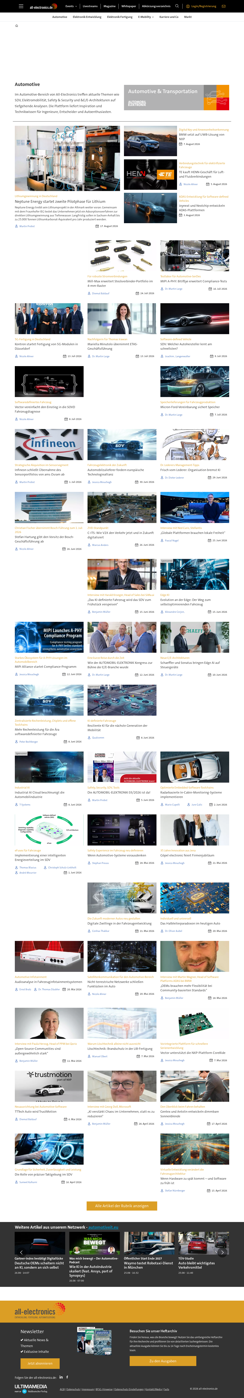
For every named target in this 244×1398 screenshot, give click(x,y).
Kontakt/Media (153, 1389)
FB (68, 1377)
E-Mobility (144, 17)
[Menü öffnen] (21, 6)
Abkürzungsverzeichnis (156, 6)
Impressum (88, 1389)
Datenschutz (73, 1389)
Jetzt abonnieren (40, 1363)
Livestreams (90, 6)
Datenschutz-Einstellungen (129, 1389)
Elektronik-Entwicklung (87, 17)
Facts (166, 1389)
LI (62, 1377)
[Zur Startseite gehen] (44, 6)
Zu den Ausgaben (163, 1361)
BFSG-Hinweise (104, 1389)
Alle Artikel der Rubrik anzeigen (122, 1205)
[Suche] (177, 6)
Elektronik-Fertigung (120, 17)
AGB (62, 1389)
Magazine (110, 6)
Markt (188, 17)
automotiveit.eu (103, 1227)
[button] (22, 1252)
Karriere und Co (169, 17)
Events (70, 6)
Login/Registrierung (203, 6)
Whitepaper (128, 6)
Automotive (59, 17)
